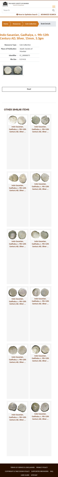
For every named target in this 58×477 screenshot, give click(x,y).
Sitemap (34, 475)
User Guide (25, 475)
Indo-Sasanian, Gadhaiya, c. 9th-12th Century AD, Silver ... (17, 129)
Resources (17, 24)
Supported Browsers (39, 471)
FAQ (51, 471)
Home (6, 24)
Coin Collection (30, 24)
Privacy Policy (42, 467)
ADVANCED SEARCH (48, 15)
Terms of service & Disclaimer (23, 467)
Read (29, 89)
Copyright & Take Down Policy (17, 471)
